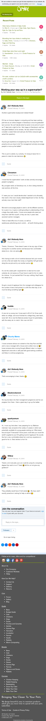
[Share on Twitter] (2, 544)
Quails (8, 638)
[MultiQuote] (3, 163)
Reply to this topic (23, 98)
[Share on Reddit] (9, 544)
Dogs (8, 619)
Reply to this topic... (12, 522)
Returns (9, 589)
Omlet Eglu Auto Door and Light (13, 51)
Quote (9, 164)
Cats (7, 614)
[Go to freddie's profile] (4, 307)
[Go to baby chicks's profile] (41, 39)
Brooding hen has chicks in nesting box (16, 38)
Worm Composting (12, 642)
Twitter (8, 560)
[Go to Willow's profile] (4, 457)
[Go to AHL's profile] (41, 52)
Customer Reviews (12, 571)
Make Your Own (11, 689)
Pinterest (21, 560)
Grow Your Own (11, 686)
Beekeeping (10, 684)
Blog (7, 602)
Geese (8, 662)
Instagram (3, 560)
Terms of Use (6, 710)
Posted (16, 108)
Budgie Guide (11, 612)
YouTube (17, 560)
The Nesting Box (35, 92)
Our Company (11, 569)
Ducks (8, 621)
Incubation (10, 633)
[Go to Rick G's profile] (41, 27)
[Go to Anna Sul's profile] (41, 77)
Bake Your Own (11, 691)
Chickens (9, 617)
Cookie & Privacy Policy (21, 710)
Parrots (8, 635)
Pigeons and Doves (13, 669)
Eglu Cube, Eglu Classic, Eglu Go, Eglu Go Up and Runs (19, 29)
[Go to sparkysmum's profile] (4, 420)
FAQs (8, 574)
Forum (8, 597)
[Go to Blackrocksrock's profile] (4, 394)
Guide (4, 606)
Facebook (12, 560)
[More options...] (42, 107)
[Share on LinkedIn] (13, 544)
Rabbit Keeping (11, 682)
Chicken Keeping (12, 679)
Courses (5, 676)
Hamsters (9, 631)
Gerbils (8, 626)
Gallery (8, 599)
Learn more (32, 4)
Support (9, 584)
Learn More (6, 706)
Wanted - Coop (7, 64)
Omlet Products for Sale (28, 81)
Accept (39, 4)
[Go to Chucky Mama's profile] (4, 338)
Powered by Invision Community (23, 720)
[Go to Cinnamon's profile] (4, 174)
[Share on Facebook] (6, 544)
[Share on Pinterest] (17, 544)
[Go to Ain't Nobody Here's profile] (4, 107)
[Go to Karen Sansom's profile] (41, 65)
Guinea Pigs (10, 628)
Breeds (4, 647)
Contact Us (10, 582)
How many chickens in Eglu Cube (14, 26)
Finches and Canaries (14, 624)
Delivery (9, 586)
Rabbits (9, 640)
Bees (8, 610)
